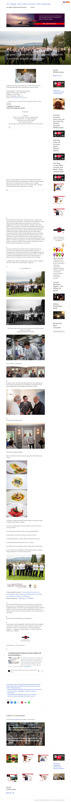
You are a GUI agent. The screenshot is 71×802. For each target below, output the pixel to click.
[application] (59, 134)
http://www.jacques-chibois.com (19, 97)
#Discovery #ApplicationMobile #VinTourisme (58, 92)
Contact (32, 7)
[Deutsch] (67, 2)
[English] (64, 2)
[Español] (69, 2)
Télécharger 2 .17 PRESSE (25, 598)
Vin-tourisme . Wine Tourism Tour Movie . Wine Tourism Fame (28, 4)
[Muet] (62, 135)
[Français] (65, 2)
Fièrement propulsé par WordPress (42, 800)
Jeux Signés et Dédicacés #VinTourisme (16, 7)
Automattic (61, 800)
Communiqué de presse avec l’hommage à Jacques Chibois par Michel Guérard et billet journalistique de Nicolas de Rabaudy (24, 594)
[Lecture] (55, 135)
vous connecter (16, 719)
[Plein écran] (63, 135)
